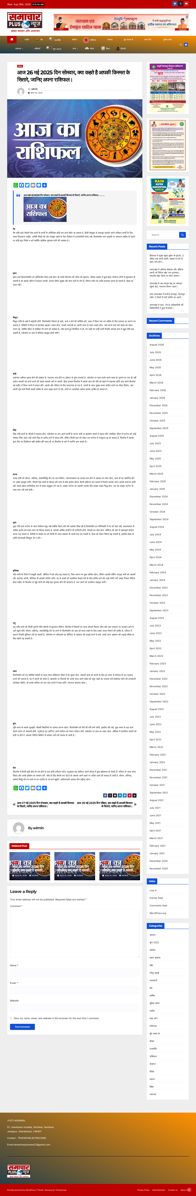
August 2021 (156, 800)
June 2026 (156, 359)
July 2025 (155, 443)
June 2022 (156, 724)
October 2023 (157, 602)
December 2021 (158, 769)
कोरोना (153, 950)
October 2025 (157, 420)
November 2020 (159, 868)
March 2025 (156, 473)
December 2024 (159, 496)
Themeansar (60, 1190)
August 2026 (157, 344)
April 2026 (155, 375)
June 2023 (156, 633)
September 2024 (159, 519)
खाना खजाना (155, 957)
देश (151, 988)
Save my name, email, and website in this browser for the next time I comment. (56, 1018)
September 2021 (159, 792)
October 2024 (157, 511)
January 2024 (157, 580)
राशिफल (20, 66)
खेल (151, 965)
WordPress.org (158, 913)
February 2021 (158, 845)
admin (34, 89)
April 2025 (155, 466)
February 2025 (158, 481)
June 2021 (155, 815)
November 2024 (159, 504)
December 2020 (159, 861)
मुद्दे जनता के (155, 1033)
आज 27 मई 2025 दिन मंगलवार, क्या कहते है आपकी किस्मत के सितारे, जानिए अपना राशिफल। (45, 804)
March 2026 (156, 382)
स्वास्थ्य (153, 1094)
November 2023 (159, 595)
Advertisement (158, 1190)
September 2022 (159, 701)
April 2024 (155, 557)
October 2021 (157, 785)
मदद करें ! (154, 1018)
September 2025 (159, 428)
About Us (185, 1190)
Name (14, 965)
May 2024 (155, 549)
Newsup (48, 1190)
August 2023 (157, 618)
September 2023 (159, 610)
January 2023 (157, 671)
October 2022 (157, 693)
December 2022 (159, 678)
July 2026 (155, 352)
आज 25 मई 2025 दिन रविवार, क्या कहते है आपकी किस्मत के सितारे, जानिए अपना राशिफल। (105, 804)
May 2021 (155, 823)
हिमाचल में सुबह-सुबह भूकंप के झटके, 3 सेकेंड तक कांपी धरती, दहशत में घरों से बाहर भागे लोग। (167, 258)
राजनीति (153, 1048)
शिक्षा (152, 1086)
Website (14, 1000)
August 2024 (157, 526)
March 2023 (156, 656)
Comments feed (158, 905)
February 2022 (158, 754)
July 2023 (155, 625)
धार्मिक (152, 995)
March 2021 (156, 838)
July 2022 (155, 716)
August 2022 (157, 709)
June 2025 (156, 451)
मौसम (152, 1041)
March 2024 (156, 564)
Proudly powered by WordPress (21, 1190)
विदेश (152, 1071)
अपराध (152, 934)
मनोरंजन (153, 1026)
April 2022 (155, 739)
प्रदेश (152, 1010)
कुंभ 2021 (154, 942)
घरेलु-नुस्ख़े (154, 972)
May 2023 (155, 640)
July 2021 (155, 807)
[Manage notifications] (189, 1189)
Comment (16, 906)
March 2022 (156, 747)
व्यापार (152, 1079)
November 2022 (159, 686)
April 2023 (155, 648)
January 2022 (157, 762)
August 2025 (157, 435)
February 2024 (158, 572)
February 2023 (158, 663)
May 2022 (155, 731)
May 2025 (155, 458)
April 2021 (155, 830)
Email (14, 983)
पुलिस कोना (155, 1003)
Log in (153, 890)
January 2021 (157, 853)
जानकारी (153, 980)
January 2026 (157, 397)
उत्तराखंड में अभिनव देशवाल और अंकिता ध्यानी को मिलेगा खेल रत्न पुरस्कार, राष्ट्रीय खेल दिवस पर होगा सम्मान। (166, 272)
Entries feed (156, 897)
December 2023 (159, 587)
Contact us (173, 1190)
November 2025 (159, 413)
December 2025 (159, 405)
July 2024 (155, 534)
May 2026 (155, 367)
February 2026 (158, 390)
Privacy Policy (143, 1190)
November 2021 (158, 777)
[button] (181, 44)
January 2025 (157, 488)
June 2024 (156, 542)
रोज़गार (153, 1063)
